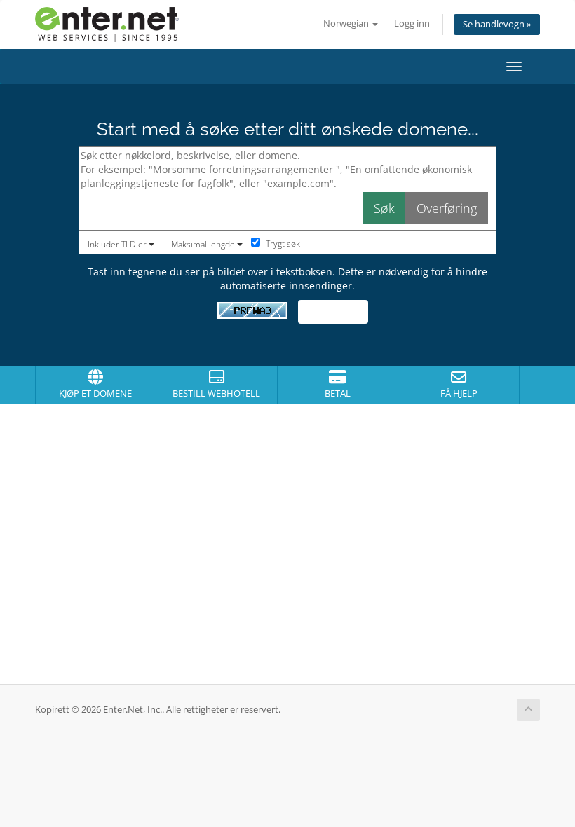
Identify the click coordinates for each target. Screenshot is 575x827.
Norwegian (347, 23)
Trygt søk (282, 244)
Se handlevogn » (497, 24)
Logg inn (412, 23)
